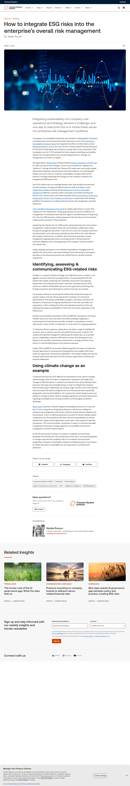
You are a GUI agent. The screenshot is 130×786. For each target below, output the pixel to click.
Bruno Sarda (37, 406)
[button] (30, 7)
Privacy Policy (88, 636)
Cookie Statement (14, 784)
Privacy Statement (57, 634)
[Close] (127, 775)
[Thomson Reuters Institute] (13, 8)
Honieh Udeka (51, 163)
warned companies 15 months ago (84, 163)
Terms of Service (101, 636)
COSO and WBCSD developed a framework (48, 209)
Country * (93, 621)
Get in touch (38, 509)
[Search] (119, 8)
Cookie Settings (46, 778)
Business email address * (61, 621)
